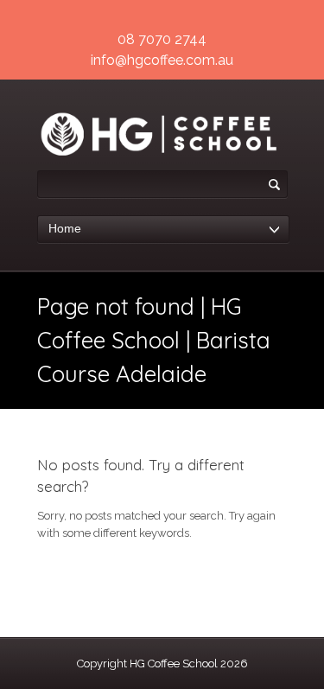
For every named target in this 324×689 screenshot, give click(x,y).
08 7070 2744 (162, 39)
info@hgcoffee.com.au (162, 60)
